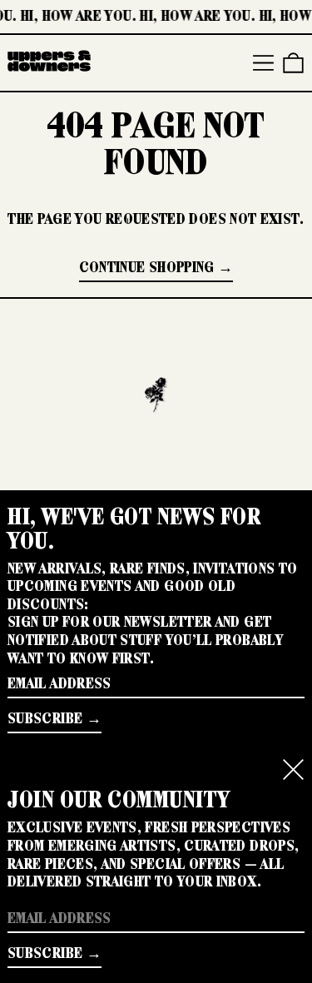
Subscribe (44, 718)
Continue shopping (147, 267)
